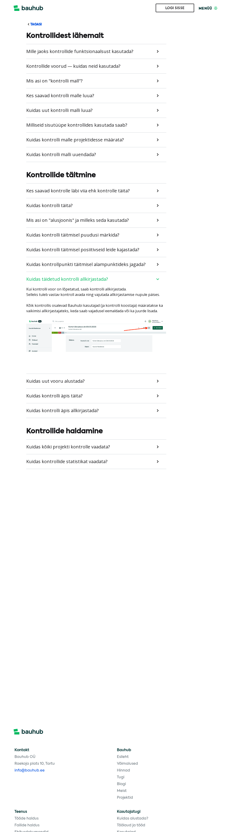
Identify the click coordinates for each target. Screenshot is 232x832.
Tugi (120, 777)
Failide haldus (26, 825)
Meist (122, 791)
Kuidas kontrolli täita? (49, 205)
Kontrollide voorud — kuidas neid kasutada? (73, 66)
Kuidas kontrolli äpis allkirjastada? (62, 410)
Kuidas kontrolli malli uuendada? (61, 154)
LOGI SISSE (175, 8)
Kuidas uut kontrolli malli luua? (59, 110)
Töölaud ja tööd (131, 825)
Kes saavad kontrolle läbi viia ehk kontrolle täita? (78, 191)
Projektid (125, 798)
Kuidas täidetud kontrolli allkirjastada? (67, 279)
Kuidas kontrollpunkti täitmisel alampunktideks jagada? (85, 264)
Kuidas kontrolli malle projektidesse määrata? (75, 140)
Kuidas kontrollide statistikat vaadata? (66, 461)
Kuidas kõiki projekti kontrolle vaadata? (68, 447)
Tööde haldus (26, 818)
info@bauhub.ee (29, 770)
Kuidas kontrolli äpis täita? (54, 396)
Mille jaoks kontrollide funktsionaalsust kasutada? (79, 51)
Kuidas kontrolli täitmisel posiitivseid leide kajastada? (82, 250)
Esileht (123, 757)
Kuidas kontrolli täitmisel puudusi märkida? (72, 235)
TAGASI (36, 24)
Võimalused (127, 764)
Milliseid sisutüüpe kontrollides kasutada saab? (76, 125)
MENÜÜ (206, 8)
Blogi (121, 784)
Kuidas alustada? (132, 818)
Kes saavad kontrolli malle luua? (60, 95)
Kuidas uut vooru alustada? (55, 381)
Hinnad (123, 770)
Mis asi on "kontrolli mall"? (54, 81)
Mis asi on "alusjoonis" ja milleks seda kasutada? (77, 220)
